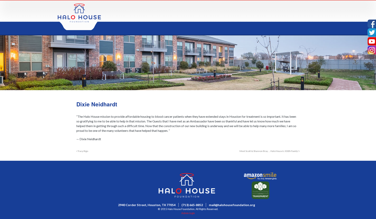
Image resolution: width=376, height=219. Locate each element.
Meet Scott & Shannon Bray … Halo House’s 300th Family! (269, 151)
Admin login (188, 213)
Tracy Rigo (82, 151)
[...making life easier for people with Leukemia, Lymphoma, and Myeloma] (79, 21)
